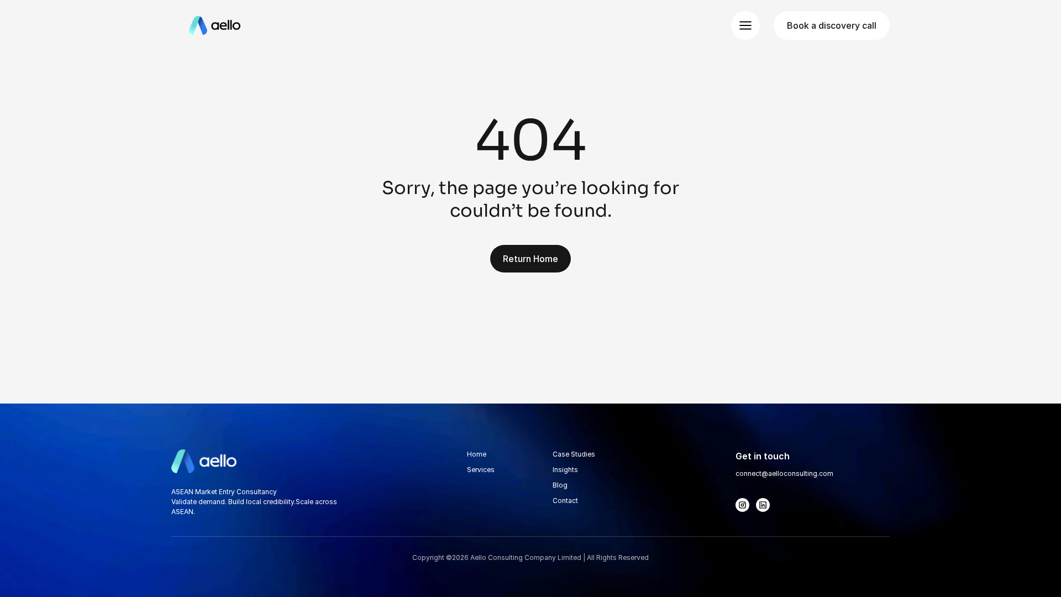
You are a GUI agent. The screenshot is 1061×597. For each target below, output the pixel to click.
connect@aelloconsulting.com (784, 473)
